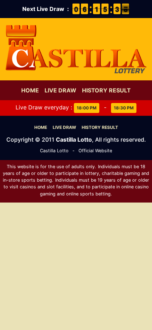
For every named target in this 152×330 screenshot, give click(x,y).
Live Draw (60, 90)
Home (30, 90)
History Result (106, 90)
